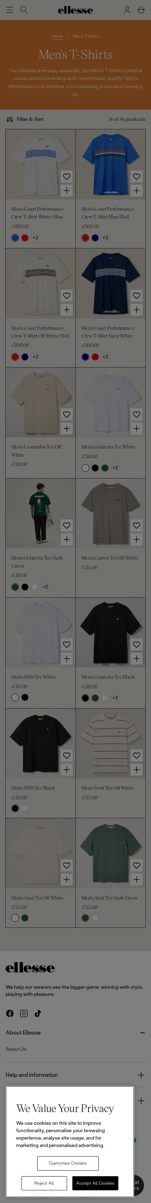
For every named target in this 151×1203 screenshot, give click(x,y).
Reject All (44, 1183)
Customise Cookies (68, 1163)
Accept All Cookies (95, 1183)
